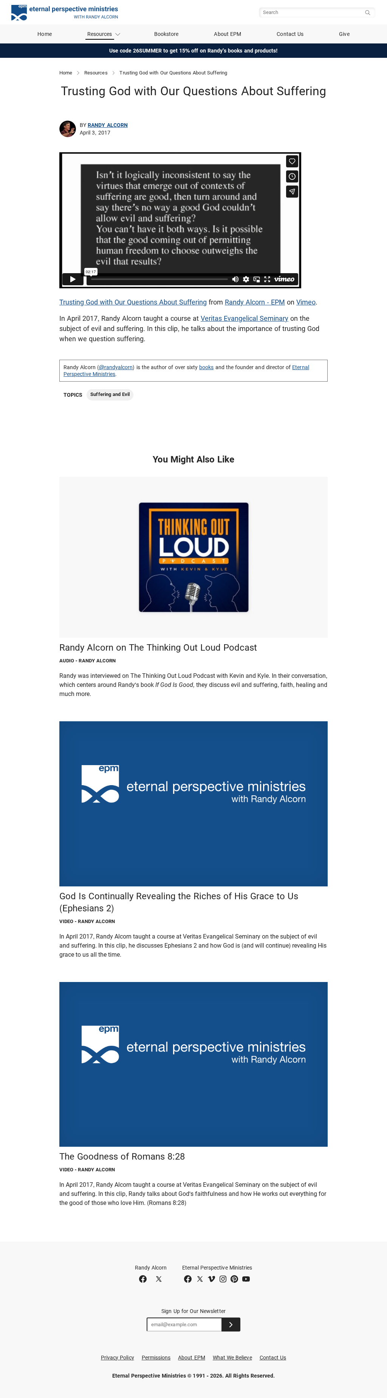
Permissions (156, 1358)
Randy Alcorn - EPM (255, 302)
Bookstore (166, 34)
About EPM (227, 34)
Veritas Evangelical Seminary (244, 318)
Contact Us (290, 34)
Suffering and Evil (110, 394)
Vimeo (306, 302)
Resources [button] (99, 34)
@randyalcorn (116, 367)
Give (344, 34)
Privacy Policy (117, 1358)
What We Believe (232, 1358)
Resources (96, 73)
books (206, 367)
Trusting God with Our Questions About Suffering (133, 302)
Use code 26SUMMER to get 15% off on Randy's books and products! (193, 51)
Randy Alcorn (108, 125)
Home (44, 34)
